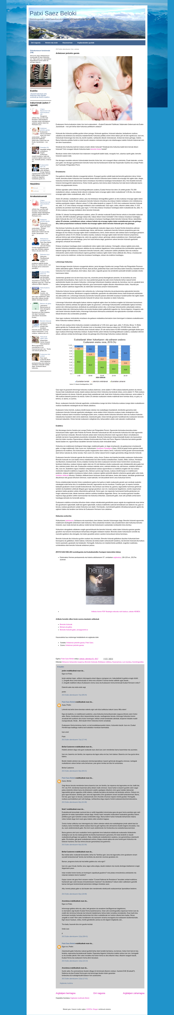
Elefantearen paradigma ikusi (45, 239)
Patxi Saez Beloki (53, 13)
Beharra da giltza (66, 627)
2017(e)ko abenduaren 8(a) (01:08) (74, 802)
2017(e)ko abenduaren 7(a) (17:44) (74, 739)
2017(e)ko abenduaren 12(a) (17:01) (75, 978)
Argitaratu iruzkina (66, 983)
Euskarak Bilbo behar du (45, 272)
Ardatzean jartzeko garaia (45, 129)
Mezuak (35, 188)
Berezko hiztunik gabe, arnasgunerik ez (74, 630)
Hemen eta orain (51, 43)
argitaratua (117, 557)
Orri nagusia (35, 43)
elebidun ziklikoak (62, 475)
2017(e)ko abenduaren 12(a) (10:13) (75, 961)
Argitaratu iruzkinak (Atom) (79, 998)
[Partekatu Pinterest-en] (112, 659)
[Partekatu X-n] (108, 659)
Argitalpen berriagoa (65, 993)
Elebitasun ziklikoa (104, 662)
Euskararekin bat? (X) (44, 165)
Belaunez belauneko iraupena (73, 662)
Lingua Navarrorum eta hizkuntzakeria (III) (45, 111)
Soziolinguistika (138, 662)
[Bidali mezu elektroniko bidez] (104, 659)
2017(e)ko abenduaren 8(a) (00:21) (74, 771)
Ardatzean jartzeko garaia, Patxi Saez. (80, 643)
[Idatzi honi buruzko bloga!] (106, 659)
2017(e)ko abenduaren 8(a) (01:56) (74, 844)
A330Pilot (89, 1009)
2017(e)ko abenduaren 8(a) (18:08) (74, 894)
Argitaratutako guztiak (85, 43)
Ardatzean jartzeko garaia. (74, 645)
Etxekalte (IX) (44, 147)
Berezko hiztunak (66, 624)
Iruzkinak (36, 191)
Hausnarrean (67, 43)
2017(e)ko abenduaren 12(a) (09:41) (75, 936)
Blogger (95, 1009)
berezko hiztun (96, 149)
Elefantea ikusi (44, 254)
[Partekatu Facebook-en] (110, 659)
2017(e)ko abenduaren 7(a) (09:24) (74, 695)
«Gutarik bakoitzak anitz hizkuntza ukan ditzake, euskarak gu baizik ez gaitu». (40, 95)
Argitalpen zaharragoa (133, 993)
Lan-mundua (126, 662)
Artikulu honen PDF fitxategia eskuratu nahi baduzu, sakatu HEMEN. (115, 611)
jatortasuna (70, 520)
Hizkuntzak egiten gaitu (44, 337)
